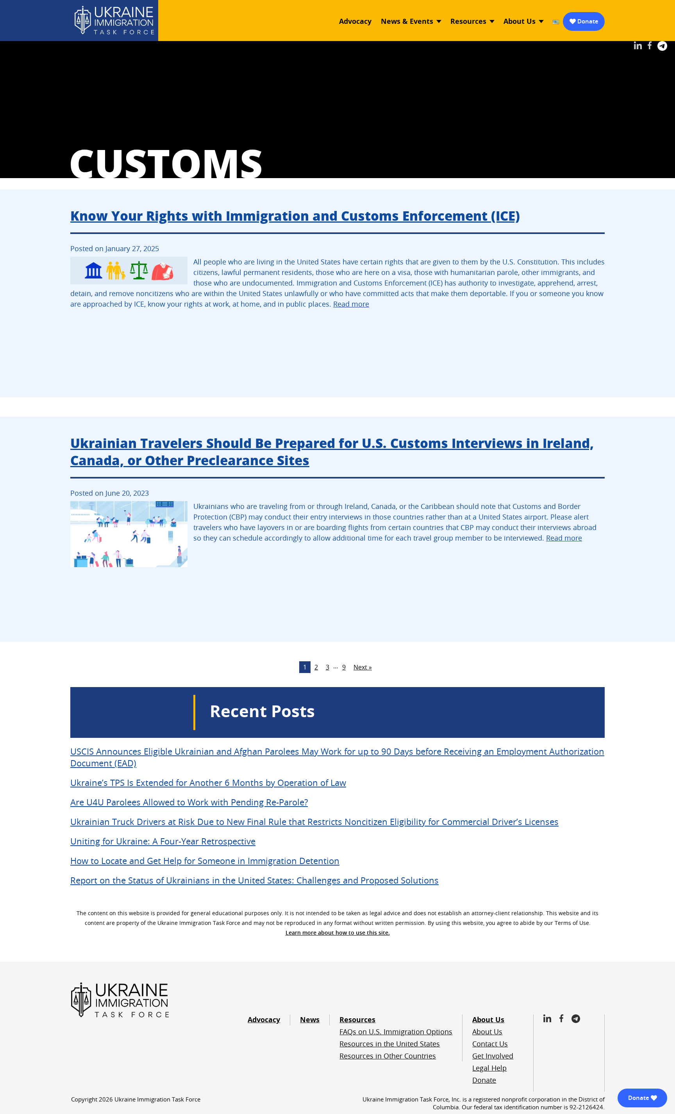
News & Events (407, 21)
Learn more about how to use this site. (338, 932)
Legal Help (489, 1068)
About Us (520, 21)
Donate (587, 21)
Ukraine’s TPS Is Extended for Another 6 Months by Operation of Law (208, 782)
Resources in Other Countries (387, 1055)
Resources (468, 21)
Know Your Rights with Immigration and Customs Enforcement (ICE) (295, 215)
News (310, 1020)
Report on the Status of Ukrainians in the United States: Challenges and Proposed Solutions (254, 880)
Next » (363, 667)
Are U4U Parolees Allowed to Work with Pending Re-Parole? (189, 802)
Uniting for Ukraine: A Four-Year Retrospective (162, 841)
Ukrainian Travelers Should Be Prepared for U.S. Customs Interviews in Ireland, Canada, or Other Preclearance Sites (332, 451)
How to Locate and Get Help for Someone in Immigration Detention (204, 860)
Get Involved (492, 1055)
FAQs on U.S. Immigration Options (395, 1031)
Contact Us (490, 1043)
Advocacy (355, 21)
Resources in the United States (389, 1043)
